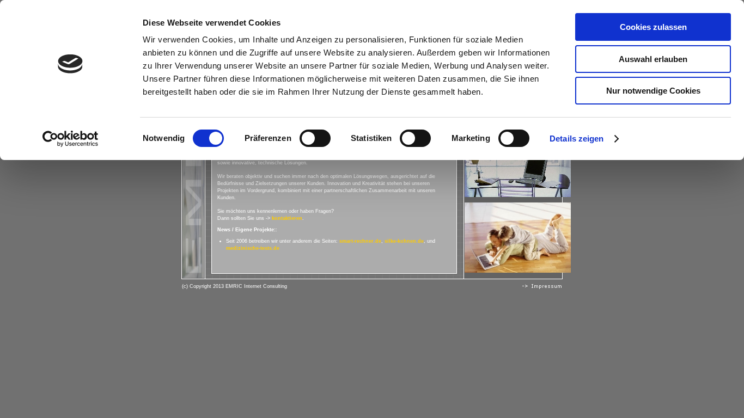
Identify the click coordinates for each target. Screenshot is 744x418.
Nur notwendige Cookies (653, 90)
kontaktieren (287, 218)
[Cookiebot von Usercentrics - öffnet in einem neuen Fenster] (70, 139)
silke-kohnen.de (404, 241)
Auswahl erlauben (653, 59)
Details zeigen (576, 138)
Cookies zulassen (653, 27)
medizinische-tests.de (252, 248)
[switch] (315, 138)
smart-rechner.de (360, 241)
